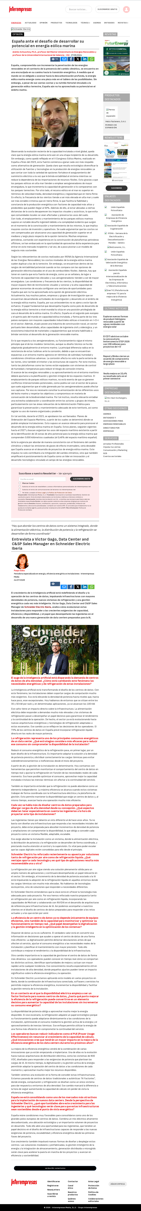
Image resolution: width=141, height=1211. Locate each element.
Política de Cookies (93, 1193)
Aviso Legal (41, 493)
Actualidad (30, 23)
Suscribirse (116, 188)
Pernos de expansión (111, 126)
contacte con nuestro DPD (56, 506)
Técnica (85, 23)
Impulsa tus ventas (111, 447)
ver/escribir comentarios (55, 1168)
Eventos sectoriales (112, 456)
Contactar (73, 1181)
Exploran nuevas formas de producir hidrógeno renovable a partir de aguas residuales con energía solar (115, 321)
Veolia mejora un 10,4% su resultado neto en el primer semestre (115, 376)
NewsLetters (53, 1189)
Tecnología (71, 23)
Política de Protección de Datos (60, 493)
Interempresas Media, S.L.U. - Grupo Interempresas (74, 1207)
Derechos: (32, 503)
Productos (56, 23)
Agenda (97, 23)
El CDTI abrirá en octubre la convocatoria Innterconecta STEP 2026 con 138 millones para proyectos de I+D (116, 341)
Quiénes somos (72, 1200)
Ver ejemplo (65, 473)
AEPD (64, 508)
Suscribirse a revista (52, 1195)
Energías (16, 23)
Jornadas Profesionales (113, 444)
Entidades (109, 23)
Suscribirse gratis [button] (107, 9)
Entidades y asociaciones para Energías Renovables (114, 420)
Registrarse (53, 1185)
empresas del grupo (70, 501)
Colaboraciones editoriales (95, 1200)
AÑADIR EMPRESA (118, 1184)
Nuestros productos (73, 1193)
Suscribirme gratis (81, 479)
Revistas (122, 23)
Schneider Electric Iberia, (38, 607)
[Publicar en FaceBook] (70, 59)
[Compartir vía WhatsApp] (91, 59)
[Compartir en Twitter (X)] (77, 59)
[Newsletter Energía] (116, 160)
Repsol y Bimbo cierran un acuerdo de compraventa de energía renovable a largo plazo (116, 360)
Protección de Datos (93, 1186)
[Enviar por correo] (64, 59)
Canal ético (70, 1186)
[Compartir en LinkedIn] (84, 59)
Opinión (44, 23)
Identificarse (53, 1181)
